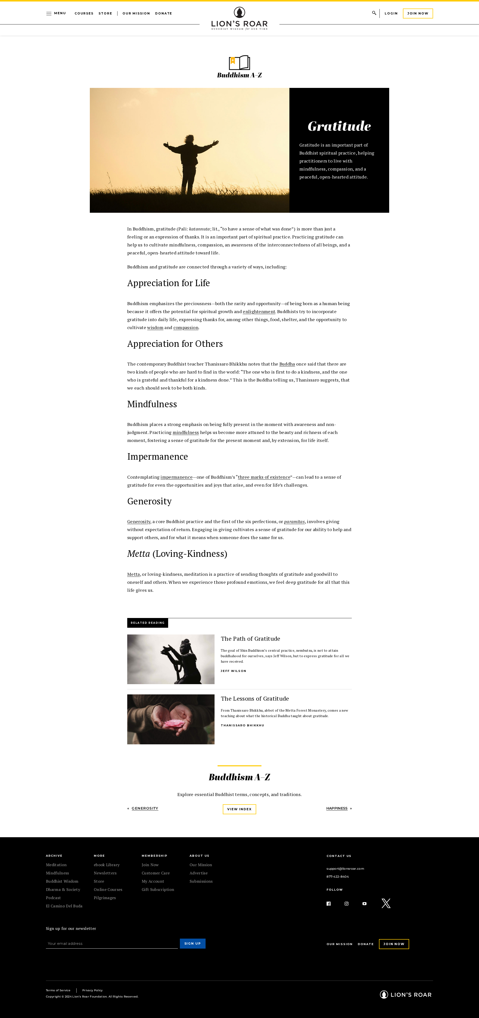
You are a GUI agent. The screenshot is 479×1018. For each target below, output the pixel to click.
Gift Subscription (158, 889)
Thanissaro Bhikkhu (242, 725)
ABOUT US (200, 855)
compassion (185, 327)
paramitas (294, 521)
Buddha (287, 364)
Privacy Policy (92, 990)
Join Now (418, 13)
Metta (133, 574)
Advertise (199, 873)
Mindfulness (57, 873)
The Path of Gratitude (250, 638)
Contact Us (339, 856)
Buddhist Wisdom (62, 881)
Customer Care (156, 873)
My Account (153, 881)
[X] (386, 904)
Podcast (53, 897)
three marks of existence (264, 477)
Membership (154, 855)
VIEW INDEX (239, 809)
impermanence (176, 477)
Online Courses (108, 889)
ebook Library (107, 864)
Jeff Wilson (233, 671)
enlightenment (259, 311)
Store (105, 13)
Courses (84, 13)
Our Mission (136, 13)
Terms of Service (58, 990)
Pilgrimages (105, 897)
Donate (163, 13)
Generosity (138, 521)
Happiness (337, 808)
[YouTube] (368, 904)
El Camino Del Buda (64, 906)
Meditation (56, 864)
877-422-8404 (338, 876)
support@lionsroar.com (345, 868)
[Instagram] (351, 904)
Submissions (201, 881)
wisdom (155, 327)
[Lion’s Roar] (405, 996)
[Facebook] (333, 904)
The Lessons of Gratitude (255, 698)
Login (391, 13)
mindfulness (186, 432)
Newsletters (105, 873)
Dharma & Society (63, 889)
